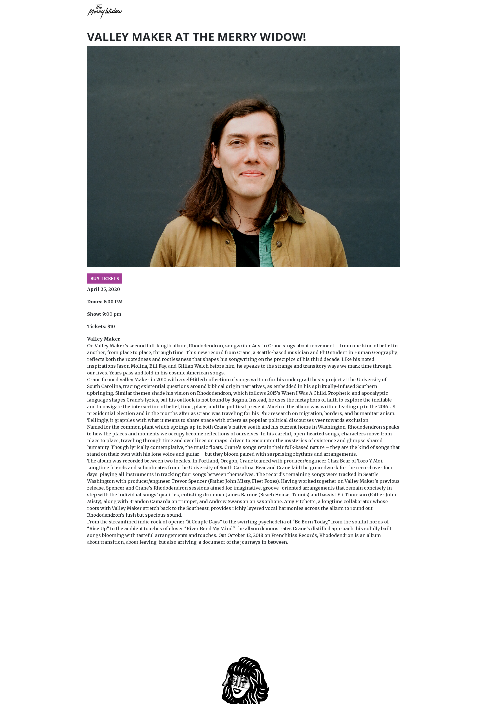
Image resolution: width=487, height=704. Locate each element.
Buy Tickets (104, 278)
